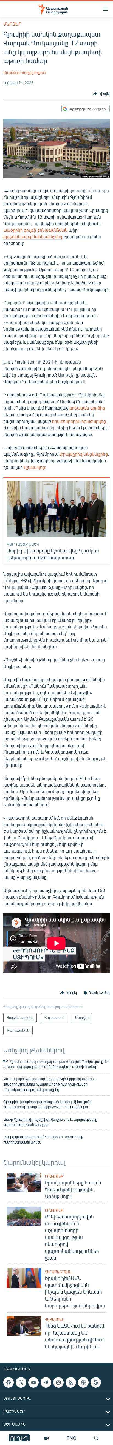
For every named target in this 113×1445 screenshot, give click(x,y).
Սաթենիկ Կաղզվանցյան (24, 72)
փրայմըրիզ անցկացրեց (84, 454)
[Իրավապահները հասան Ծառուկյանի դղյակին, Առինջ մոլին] (24, 1182)
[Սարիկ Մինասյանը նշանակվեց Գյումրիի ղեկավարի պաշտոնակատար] (56, 509)
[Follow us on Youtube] (33, 1382)
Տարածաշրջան (58, 1272)
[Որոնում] (96, 1438)
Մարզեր (12, 23)
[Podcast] (83, 1382)
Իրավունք (54, 1176)
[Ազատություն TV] (46, 1438)
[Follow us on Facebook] (8, 1382)
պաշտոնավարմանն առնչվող (32, 236)
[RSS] (71, 1382)
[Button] (101, 93)
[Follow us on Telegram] (46, 1382)
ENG (71, 1438)
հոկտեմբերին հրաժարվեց (79, 421)
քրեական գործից (87, 407)
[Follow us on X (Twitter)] (21, 1382)
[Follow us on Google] (96, 1382)
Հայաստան (54, 1319)
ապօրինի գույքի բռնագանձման (35, 230)
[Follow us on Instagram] (58, 1382)
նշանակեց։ (35, 467)
